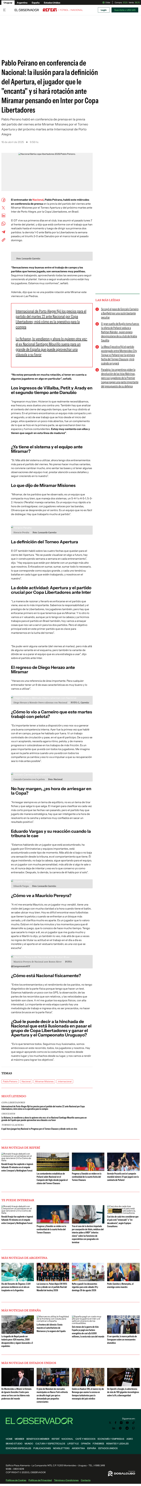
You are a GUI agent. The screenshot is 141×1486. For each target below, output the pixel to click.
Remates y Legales (117, 1443)
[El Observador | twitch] (133, 1428)
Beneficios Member (37, 1438)
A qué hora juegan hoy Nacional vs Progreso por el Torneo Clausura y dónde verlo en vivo (39, 1129)
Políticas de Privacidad (40, 1480)
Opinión (85, 1443)
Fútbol (64, 10)
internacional (65, 1081)
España (36, 2)
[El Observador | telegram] (127, 1428)
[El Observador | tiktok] (133, 1422)
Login (104, 10)
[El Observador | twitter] (110, 1422)
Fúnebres (98, 1443)
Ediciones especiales (18, 1448)
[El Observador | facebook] (115, 1422)
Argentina (22, 2)
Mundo (29, 1443)
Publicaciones (42, 1448)
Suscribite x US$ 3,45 (124, 10)
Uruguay (8, 2)
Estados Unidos (52, 2)
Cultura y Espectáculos (50, 1443)
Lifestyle (73, 1443)
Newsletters (61, 1448)
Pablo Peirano (10, 1081)
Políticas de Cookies (16, 1480)
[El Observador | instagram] (121, 1422)
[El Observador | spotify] (120, 1428)
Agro (129, 1438)
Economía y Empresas (111, 1438)
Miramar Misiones (44, 1081)
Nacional (38, 199)
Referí (55, 1438)
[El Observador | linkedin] (113, 1428)
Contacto (85, 1480)
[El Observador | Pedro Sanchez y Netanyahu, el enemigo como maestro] (123, 1280)
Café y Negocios (85, 1438)
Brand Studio (14, 1443)
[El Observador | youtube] (127, 1422)
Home (9, 1438)
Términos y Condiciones (66, 1480)
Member (19, 1438)
